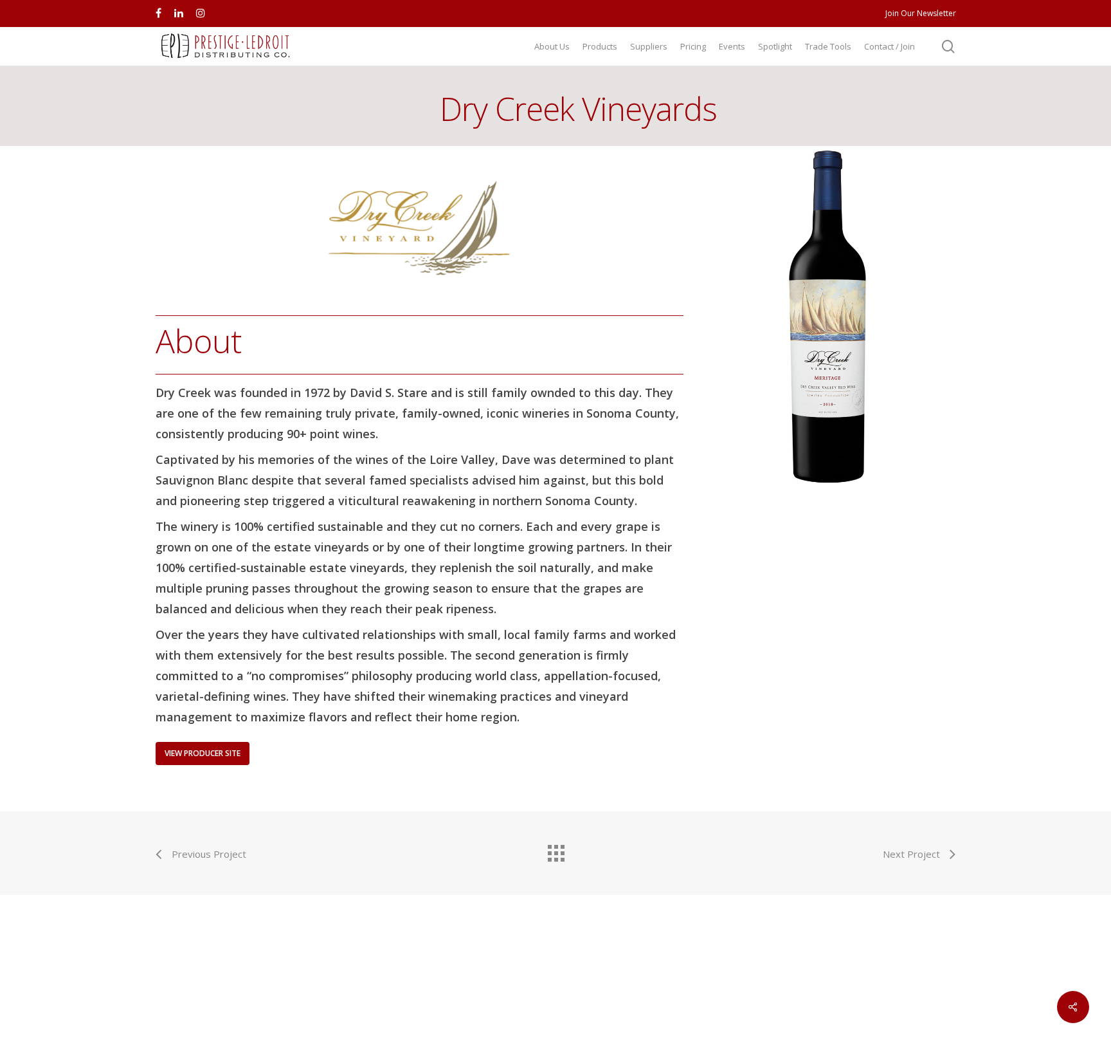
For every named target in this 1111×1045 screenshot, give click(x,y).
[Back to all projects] (555, 850)
